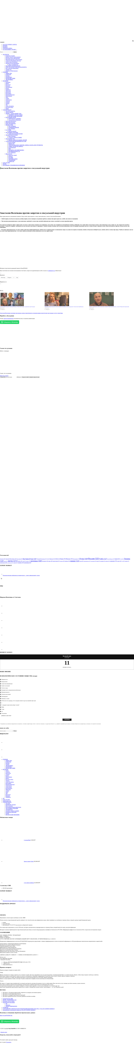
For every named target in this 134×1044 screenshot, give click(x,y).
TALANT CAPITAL (10, 111)
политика (102, 561)
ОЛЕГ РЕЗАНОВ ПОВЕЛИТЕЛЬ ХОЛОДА (16, 67)
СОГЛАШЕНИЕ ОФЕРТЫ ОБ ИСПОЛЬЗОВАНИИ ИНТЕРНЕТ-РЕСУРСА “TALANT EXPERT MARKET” (29, 1008)
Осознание (4, 713)
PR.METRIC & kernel (11, 804)
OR (3, 798)
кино (50, 561)
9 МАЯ (7, 813)
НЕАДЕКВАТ (11, 128)
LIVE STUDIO (6, 162)
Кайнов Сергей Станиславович (13, 57)
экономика (27, 562)
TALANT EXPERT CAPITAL (10, 44)
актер (6, 561)
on (2, 711)
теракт (127, 561)
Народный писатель (10, 122)
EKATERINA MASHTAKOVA (13, 65)
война (20, 561)
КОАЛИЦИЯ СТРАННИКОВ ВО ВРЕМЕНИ (14, 165)
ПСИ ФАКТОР (12, 147)
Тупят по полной (6, 685)
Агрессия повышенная (7, 683)
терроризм (3, 562)
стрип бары (60, 313)
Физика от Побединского (12, 70)
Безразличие (4, 681)
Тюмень (7, 103)
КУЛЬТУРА (8, 74)
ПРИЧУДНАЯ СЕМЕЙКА (14, 118)
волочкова (13, 313)
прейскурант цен (7, 800)
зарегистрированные (9, 318)
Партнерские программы (9, 1002)
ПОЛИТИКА (9, 77)
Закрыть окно (3, 1032)
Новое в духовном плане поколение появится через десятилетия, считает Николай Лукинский (109, 306)
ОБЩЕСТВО (9, 73)
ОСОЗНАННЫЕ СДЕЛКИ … (10, 49)
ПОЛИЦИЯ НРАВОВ (13, 127)
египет (28, 561)
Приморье (8, 82)
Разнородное (5, 696)
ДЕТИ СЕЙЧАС (9, 112)
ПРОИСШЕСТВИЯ (10, 78)
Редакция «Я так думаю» (9, 1001)
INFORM (5, 45)
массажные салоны (20, 313)
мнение (74, 561)
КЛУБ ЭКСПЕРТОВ (11, 123)
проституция (44, 313)
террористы (10, 562)
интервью (36, 561)
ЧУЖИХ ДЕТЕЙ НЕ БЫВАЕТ (15, 146)
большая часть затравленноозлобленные (11, 690)
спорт (119, 561)
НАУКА (8, 75)
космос (62, 561)
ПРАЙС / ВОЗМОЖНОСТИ (9, 1000)
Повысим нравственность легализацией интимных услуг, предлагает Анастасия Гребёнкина (64, 306)
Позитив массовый (6, 694)
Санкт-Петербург (10, 106)
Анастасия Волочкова (5, 313)
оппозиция (93, 561)
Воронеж (8, 86)
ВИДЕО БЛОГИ (12, 131)
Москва (69, 558)
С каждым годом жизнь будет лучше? (10, 705)
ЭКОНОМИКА (9, 79)
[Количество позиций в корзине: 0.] (1, 578)
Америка (2, 558)
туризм (15, 562)
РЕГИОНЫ (5, 769)
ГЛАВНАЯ (5, 1007)
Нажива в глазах (5, 698)
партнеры (8, 1005)
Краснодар (8, 92)
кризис (67, 561)
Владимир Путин (30, 558)
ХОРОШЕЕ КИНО (13, 158)
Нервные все (5, 679)
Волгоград (8, 84)
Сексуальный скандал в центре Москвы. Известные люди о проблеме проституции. (17, 306)
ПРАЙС (5, 164)
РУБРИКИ (5, 759)
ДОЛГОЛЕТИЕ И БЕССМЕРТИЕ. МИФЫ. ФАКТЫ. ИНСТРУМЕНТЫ (25, 145)
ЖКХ (9, 148)
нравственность (29, 313)
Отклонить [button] (8, 1042)
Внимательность (5, 692)
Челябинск (8, 89)
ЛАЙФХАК (11, 161)
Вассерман (20, 558)
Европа (52, 558)
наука (81, 561)
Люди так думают (12, 155)
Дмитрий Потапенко (41, 558)
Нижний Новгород (10, 94)
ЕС (48, 558)
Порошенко (76, 558)
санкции (113, 561)
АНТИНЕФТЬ (9, 809)
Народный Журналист (11, 121)
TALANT (8, 803)
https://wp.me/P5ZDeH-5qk (6, 1015)
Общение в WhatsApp (11, 322)
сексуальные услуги (52, 313)
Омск (7, 97)
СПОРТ (7, 764)
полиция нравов (37, 313)
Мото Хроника (11, 136)
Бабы (3, 707)
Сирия (117, 558)
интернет (45, 561)
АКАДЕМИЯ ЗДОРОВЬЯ (12, 808)
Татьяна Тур (8, 69)
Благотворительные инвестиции (13, 807)
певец (98, 561)
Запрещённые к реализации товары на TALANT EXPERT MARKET (19, 1010)
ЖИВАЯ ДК (11, 143)
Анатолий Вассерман (10, 558)
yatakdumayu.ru (51, 270)
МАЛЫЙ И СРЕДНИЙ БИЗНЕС (16, 150)
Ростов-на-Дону (9, 107)
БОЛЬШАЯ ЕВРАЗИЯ (11, 812)
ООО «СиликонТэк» (13, 64)
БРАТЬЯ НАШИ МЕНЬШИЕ (15, 116)
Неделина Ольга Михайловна (13, 58)
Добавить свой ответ (6, 715)
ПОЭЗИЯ (10, 157)
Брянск (7, 83)
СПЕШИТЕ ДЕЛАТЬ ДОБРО (15, 114)
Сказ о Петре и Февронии (14, 119)
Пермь (7, 108)
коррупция (56, 561)
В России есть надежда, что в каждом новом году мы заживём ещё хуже (19, 700)
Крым (63, 558)
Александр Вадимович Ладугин (13, 60)
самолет (107, 561)
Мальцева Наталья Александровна (14, 59)
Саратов (7, 102)
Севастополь (9, 99)
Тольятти (8, 101)
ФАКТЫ (10, 156)
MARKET (5, 47)
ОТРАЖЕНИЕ (11, 160)
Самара (7, 98)
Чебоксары (8, 91)
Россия (93, 558)
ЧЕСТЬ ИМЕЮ (12, 126)
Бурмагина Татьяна (10, 55)
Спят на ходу (5, 688)
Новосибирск (9, 96)
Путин (83, 559)
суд (123, 561)
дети (24, 561)
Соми (3, 709)
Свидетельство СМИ (8, 998)
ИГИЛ (57, 558)
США (103, 559)
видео (13, 561)
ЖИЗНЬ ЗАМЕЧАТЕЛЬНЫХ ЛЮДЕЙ (17, 140)
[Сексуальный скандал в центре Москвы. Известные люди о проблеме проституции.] (21, 299)
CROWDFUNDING (7, 48)
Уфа (7, 104)
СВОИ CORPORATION (11, 1006)
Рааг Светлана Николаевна (12, 68)
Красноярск (8, 93)
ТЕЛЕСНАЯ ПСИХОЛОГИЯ (15, 133)
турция (21, 562)
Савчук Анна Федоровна (11, 62)
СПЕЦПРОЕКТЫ (7, 802)
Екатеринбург (9, 87)
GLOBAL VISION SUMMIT (15, 137)
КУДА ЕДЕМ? (11, 142)
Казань (7, 88)
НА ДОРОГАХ (12, 152)
